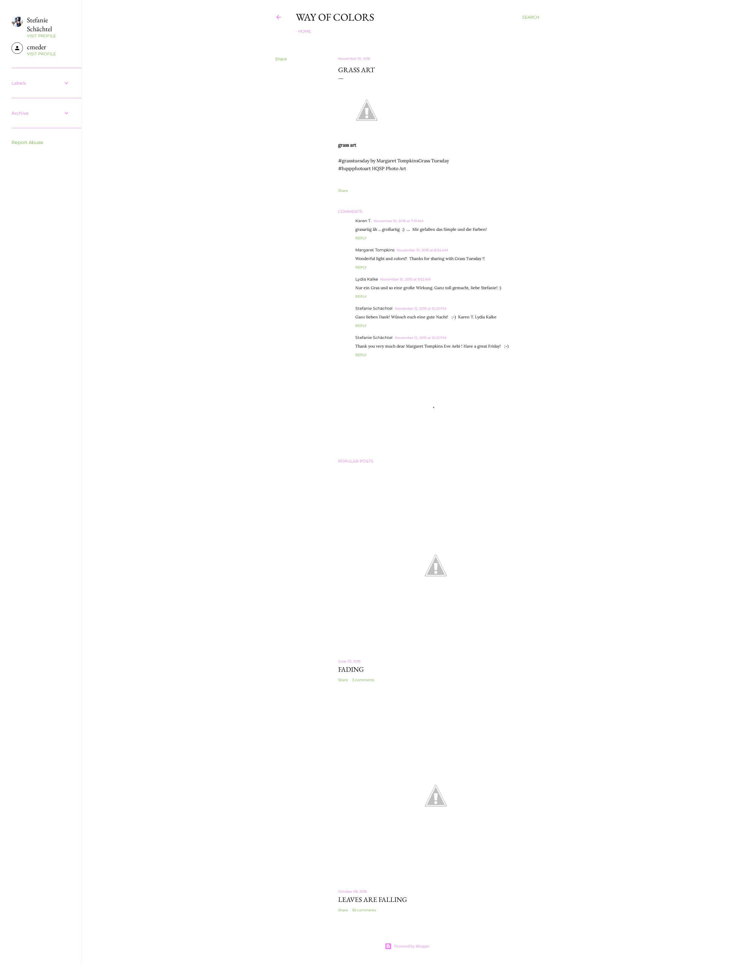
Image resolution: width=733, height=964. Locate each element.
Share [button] (281, 59)
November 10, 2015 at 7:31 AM (398, 221)
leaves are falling (372, 899)
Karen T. (363, 220)
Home (304, 31)
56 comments (364, 910)
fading (351, 669)
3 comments (363, 680)
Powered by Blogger (411, 946)
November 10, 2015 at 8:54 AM (422, 250)
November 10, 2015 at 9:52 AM (405, 279)
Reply (361, 238)
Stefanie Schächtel (374, 308)
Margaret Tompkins (375, 250)
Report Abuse (27, 142)
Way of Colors (335, 17)
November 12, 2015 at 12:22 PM (420, 308)
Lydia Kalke (366, 279)
